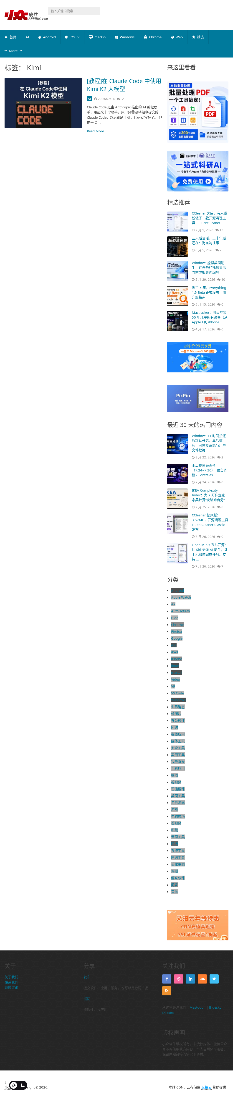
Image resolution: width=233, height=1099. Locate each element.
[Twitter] (214, 979)
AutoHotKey (180, 611)
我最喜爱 (178, 761)
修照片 (176, 713)
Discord (168, 1012)
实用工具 (178, 754)
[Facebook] (166, 979)
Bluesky (215, 1007)
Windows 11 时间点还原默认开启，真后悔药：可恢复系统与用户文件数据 (209, 442)
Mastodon (197, 1007)
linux (175, 665)
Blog (174, 617)
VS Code (177, 693)
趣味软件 (178, 878)
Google (176, 638)
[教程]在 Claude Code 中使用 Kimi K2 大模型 (124, 85)
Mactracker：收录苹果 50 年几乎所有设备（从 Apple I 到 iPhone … (210, 317)
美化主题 (178, 864)
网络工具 (178, 857)
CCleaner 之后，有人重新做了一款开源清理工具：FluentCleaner (209, 218)
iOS (72, 37)
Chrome (155, 37)
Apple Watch (181, 597)
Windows (126, 37)
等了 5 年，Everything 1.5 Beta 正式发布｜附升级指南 (209, 292)
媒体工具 (178, 741)
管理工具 (178, 837)
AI (27, 37)
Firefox (176, 631)
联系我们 (11, 982)
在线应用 (178, 734)
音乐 (174, 891)
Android (49, 37)
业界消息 (178, 706)
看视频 (176, 823)
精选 (200, 37)
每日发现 (178, 802)
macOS (100, 37)
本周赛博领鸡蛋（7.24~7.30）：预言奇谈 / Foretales (209, 470)
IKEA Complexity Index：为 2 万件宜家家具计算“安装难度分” (208, 495)
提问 (87, 998)
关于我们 (11, 977)
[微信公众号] (190, 979)
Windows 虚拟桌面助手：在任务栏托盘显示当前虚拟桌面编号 (209, 267)
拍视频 (176, 782)
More (13, 50)
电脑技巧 (178, 816)
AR (173, 604)
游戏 (174, 809)
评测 (174, 871)
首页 (12, 37)
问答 (174, 884)
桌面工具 (178, 795)
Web (179, 37)
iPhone (176, 659)
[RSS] (166, 990)
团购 (174, 727)
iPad (174, 652)
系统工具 (178, 850)
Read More (95, 131)
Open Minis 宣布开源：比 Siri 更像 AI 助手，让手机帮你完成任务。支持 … (210, 551)
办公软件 (178, 720)
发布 (87, 977)
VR (173, 686)
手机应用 (178, 768)
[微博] (202, 979)
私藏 (174, 830)
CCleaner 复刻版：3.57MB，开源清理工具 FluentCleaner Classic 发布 (210, 522)
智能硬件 (178, 789)
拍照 (174, 775)
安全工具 (178, 748)
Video (175, 679)
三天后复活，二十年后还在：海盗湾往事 (209, 240)
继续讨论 (11, 987)
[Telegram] (178, 979)
